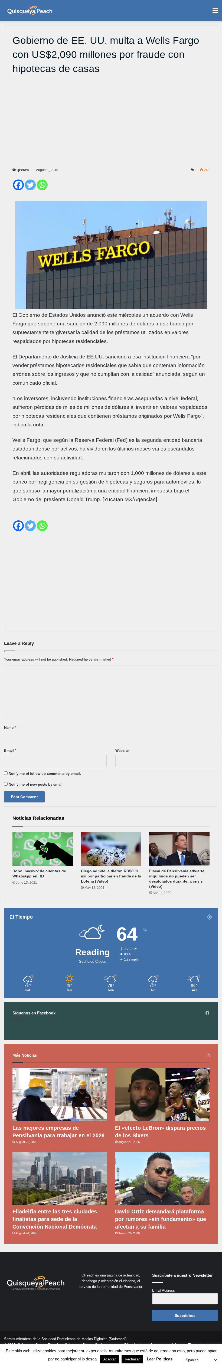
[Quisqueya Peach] (30, 10)
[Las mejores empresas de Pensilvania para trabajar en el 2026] (59, 1094)
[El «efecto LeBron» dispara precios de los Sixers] (162, 1094)
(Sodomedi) (117, 1339)
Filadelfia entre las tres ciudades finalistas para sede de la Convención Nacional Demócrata (54, 1219)
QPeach (23, 170)
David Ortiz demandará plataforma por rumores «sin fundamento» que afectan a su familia (160, 1219)
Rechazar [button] (132, 1359)
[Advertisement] (111, 123)
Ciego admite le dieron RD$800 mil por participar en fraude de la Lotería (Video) (111, 876)
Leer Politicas (159, 1359)
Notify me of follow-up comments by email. (45, 774)
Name (10, 728)
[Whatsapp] (42, 184)
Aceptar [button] (109, 1359)
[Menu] (215, 12)
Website (122, 751)
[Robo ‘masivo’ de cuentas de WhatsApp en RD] (42, 849)
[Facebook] (18, 184)
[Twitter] (30, 184)
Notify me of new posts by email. (36, 784)
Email (10, 751)
